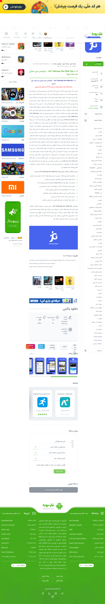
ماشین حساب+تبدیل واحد (94, 268)
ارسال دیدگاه (59, 471)
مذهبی (100, 293)
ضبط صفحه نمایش (96, 236)
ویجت (100, 326)
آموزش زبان (98, 135)
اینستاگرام (30, 345)
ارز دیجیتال (99, 157)
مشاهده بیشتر (88, 565)
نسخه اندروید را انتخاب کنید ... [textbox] (56, 453)
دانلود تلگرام (59, 581)
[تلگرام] (62, 593)
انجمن (33, 37)
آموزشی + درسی (97, 139)
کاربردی (100, 250)
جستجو (40, 37)
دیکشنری (99, 204)
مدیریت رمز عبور (97, 283)
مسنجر (100, 301)
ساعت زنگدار (98, 218)
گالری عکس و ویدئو (96, 257)
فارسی (100, 243)
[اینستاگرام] (52, 597)
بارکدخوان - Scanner (96, 168)
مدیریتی (99, 290)
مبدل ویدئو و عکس (96, 272)
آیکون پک (99, 146)
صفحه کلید (99, 229)
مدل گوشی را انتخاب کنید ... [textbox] (57, 447)
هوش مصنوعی (98, 315)
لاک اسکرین (98, 261)
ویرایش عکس (98, 333)
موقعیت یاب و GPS (96, 308)
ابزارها (100, 150)
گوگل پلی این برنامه (74, 346)
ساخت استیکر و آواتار (96, 214)
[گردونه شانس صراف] (70, 280)
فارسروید (61, 219)
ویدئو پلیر (99, 329)
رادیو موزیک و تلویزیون (95, 207)
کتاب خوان (99, 254)
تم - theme (98, 193)
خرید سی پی (46, 37)
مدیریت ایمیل (98, 275)
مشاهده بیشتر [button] (13, 82)
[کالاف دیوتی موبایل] (48, 280)
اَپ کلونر (99, 153)
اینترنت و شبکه (98, 164)
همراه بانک (99, 311)
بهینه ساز (99, 175)
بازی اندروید (59, 576)
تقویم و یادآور (98, 189)
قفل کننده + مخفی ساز (95, 247)
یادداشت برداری (97, 344)
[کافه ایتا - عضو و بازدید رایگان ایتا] (59, 280)
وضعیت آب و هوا (97, 322)
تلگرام (41, 345)
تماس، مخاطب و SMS (95, 196)
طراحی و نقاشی (97, 240)
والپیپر (100, 318)
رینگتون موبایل (98, 211)
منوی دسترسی (6, 37)
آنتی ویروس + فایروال (95, 143)
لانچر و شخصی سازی (96, 265)
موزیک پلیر (99, 304)
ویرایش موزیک (97, 336)
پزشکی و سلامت (93, 108)
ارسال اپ (25, 37)
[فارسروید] (52, 507)
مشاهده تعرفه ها (17, 244)
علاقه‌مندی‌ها (16, 37)
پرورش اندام (98, 179)
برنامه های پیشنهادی (96, 171)
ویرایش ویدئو (98, 340)
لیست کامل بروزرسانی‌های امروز (79, 513)
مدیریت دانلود (98, 279)
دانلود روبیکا (45, 581)
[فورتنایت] (37, 280)
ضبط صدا (99, 232)
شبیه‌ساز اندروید (97, 225)
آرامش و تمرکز (98, 128)
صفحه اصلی (73, 64)
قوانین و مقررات (60, 465)
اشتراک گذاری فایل (96, 161)
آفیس (100, 132)
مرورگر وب (99, 297)
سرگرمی (100, 222)
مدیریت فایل (98, 286)
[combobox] (49, 447)
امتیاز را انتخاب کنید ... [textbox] (58, 458)
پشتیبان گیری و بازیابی (95, 186)
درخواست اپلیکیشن (52, 346)
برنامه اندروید (65, 64)
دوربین (100, 200)
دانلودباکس (98, 64)
